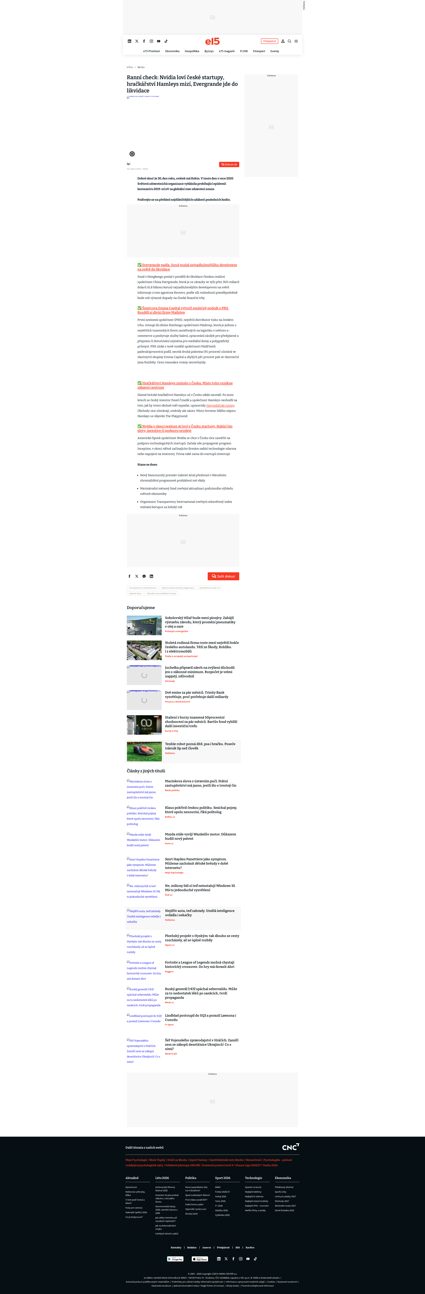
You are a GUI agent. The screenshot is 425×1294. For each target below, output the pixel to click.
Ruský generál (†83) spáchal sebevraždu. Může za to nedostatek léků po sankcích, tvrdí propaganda (201, 993)
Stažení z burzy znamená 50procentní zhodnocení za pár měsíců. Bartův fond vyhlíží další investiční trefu (201, 721)
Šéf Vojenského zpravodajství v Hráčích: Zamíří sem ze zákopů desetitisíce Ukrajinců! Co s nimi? (201, 1044)
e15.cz (130, 67)
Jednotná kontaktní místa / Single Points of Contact (199, 1285)
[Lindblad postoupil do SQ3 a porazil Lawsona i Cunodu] (144, 1023)
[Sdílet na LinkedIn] (151, 576)
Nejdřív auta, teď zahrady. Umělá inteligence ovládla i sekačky (200, 913)
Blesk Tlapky (157, 1160)
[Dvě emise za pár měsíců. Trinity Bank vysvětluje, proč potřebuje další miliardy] (144, 700)
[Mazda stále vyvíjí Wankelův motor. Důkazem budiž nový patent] (144, 842)
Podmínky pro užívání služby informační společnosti (197, 1281)
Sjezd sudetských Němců (197, 1195)
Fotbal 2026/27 (222, 1191)
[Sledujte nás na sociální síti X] (136, 41)
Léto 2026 (162, 1178)
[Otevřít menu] (296, 41)
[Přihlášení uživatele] (283, 41)
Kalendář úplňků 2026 (136, 1212)
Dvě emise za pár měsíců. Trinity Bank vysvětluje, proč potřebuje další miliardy (196, 694)
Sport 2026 (222, 1178)
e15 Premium (151, 51)
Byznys (209, 51)
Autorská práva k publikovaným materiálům (147, 1281)
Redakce (192, 1247)
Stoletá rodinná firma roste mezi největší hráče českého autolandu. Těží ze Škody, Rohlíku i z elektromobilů (202, 647)
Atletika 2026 (221, 1210)
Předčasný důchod (284, 1187)
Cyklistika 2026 (222, 1214)
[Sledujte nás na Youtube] (158, 41)
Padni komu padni (194, 1204)
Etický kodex (232, 1285)
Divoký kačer (191, 1213)
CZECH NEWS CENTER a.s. (224, 1273)
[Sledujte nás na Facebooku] (144, 41)
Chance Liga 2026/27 (248, 1165)
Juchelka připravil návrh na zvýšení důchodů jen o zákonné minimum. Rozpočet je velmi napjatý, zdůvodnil (200, 672)
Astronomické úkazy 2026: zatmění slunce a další (166, 1209)
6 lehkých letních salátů (166, 1233)
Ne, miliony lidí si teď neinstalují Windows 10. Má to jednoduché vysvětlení (200, 888)
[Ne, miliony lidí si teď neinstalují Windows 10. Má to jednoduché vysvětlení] (144, 893)
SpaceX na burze (253, 1187)
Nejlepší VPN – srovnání (256, 1205)
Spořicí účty (280, 1191)
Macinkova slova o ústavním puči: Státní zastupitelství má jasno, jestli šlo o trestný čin (200, 783)
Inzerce (207, 1247)
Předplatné (223, 1247)
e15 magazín (227, 51)
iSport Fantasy (198, 1160)
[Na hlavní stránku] (212, 41)
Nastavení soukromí (287, 1281)
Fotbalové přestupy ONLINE (182, 1165)
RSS (238, 1247)
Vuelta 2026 (270, 1165)
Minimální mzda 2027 (285, 1205)
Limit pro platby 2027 (285, 1196)
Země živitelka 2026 (284, 1210)
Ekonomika (172, 51)
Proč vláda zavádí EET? (196, 1199)
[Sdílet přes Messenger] (144, 576)
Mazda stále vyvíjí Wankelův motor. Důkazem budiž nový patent (200, 836)
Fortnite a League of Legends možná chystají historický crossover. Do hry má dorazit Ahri (199, 964)
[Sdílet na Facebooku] (129, 576)
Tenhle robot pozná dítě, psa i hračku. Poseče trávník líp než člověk (200, 746)
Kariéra (250, 1247)
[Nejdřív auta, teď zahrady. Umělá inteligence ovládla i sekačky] (144, 918)
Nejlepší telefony (253, 1191)
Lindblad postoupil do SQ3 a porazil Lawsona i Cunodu (200, 1017)
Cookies (271, 1281)
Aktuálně (132, 1178)
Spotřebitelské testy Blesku (227, 1160)
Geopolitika (192, 51)
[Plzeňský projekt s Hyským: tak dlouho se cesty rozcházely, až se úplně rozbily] (144, 944)
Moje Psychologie (136, 1160)
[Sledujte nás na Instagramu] (151, 41)
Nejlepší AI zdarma (254, 1196)
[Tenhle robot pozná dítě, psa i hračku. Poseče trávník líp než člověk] (144, 751)
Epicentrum (131, 1187)
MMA (217, 1187)
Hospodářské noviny (220, 405)
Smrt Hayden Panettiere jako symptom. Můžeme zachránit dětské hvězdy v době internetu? (196, 863)
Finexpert (259, 51)
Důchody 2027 (282, 1201)
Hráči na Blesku (177, 1160)
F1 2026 (219, 1205)
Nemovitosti (253, 1160)
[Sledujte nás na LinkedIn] (129, 41)
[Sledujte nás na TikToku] (166, 41)
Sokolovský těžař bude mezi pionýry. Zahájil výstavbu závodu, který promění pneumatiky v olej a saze (200, 622)
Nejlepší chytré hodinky (256, 1201)
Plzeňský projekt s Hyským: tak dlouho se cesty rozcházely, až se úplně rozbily (202, 938)
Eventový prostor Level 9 (217, 1165)
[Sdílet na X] (136, 576)
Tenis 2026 (220, 1201)
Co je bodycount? (134, 1216)
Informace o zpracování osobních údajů (245, 1281)
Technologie (253, 1178)
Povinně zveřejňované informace (257, 1285)
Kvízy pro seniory (134, 1207)
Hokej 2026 (220, 1196)
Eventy (274, 51)
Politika (190, 1178)
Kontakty (176, 1247)
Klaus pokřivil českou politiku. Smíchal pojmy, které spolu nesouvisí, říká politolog (201, 810)
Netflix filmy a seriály (255, 1210)
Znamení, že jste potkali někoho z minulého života (166, 1198)
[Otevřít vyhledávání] (289, 41)
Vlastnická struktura (161, 1285)
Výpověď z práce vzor (195, 1209)
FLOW (244, 51)
